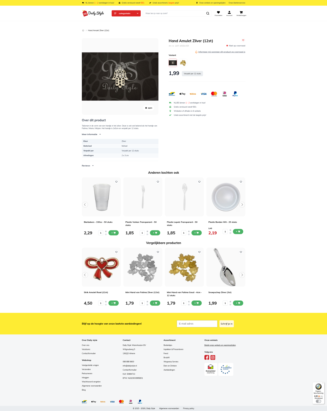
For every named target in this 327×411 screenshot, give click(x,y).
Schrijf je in (227, 323)
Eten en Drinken (170, 366)
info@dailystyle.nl (130, 366)
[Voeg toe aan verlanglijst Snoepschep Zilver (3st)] (241, 252)
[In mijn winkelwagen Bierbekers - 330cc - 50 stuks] (113, 232)
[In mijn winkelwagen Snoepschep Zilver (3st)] (238, 303)
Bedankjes (168, 345)
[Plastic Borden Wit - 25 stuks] (225, 196)
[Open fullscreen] (120, 76)
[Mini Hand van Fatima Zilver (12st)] (142, 267)
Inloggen (85, 377)
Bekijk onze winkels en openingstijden (220, 345)
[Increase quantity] (106, 231)
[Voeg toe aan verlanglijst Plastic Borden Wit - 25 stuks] (241, 181)
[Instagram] (212, 357)
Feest (166, 353)
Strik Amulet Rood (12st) (96, 292)
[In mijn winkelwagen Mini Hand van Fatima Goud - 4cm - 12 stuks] (196, 303)
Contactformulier (89, 353)
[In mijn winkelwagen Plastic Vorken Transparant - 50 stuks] (155, 232)
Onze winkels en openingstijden (212, 3)
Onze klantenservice (237, 3)
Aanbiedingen (169, 370)
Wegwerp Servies (171, 362)
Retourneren (87, 373)
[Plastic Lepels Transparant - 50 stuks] (184, 196)
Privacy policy (188, 408)
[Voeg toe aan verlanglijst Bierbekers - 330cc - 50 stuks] (116, 181)
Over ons (85, 345)
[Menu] (322, 383)
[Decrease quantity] (106, 234)
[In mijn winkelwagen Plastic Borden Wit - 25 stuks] (238, 231)
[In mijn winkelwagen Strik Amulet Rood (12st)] (113, 303)
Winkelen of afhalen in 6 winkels (187, 111)
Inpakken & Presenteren (173, 349)
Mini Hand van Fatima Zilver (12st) (142, 292)
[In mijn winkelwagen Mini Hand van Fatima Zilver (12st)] (155, 303)
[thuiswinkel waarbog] (210, 369)
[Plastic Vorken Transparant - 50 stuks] (142, 196)
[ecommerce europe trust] (225, 369)
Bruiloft (167, 357)
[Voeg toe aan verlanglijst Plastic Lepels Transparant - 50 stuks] (199, 181)
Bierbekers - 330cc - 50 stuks (98, 222)
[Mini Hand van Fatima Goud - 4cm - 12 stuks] (183, 63)
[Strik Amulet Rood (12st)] (101, 267)
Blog (84, 390)
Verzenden (86, 369)
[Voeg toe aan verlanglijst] (243, 40)
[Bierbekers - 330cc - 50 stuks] (101, 196)
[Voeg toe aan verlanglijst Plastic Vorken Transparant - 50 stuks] (158, 181)
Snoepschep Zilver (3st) (220, 292)
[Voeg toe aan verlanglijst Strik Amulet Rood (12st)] (116, 252)
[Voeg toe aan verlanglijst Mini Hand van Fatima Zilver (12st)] (158, 252)
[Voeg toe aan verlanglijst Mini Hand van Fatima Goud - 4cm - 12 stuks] (199, 252)
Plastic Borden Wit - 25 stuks (222, 222)
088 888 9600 (128, 362)
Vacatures (86, 349)
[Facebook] (206, 357)
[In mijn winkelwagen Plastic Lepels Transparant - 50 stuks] (196, 232)
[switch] (318, 401)
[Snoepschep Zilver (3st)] (225, 267)
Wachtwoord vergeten (91, 382)
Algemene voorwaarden (92, 386)
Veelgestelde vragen (90, 365)
